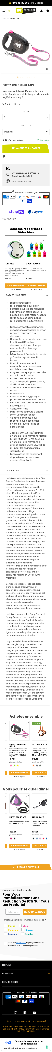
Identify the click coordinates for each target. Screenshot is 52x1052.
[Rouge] (43, 838)
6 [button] (30, 77)
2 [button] (20, 77)
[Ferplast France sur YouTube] (32, 1012)
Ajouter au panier (15, 285)
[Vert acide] (14, 766)
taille (26, 111)
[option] (26, 48)
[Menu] (3, 11)
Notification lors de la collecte (20, 1048)
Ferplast (6, 964)
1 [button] (18, 77)
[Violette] (11, 838)
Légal (9, 1021)
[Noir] (14, 838)
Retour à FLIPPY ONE (28, 867)
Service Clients (10, 982)
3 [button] (23, 77)
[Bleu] (47, 838)
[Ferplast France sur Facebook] (22, 1012)
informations (21, 943)
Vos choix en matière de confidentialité (29, 1042)
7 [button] (32, 77)
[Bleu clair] (37, 838)
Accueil (5, 18)
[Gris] (37, 766)
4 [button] (25, 77)
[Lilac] (40, 838)
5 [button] (27, 77)
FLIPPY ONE (14, 18)
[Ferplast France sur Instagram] (15, 1012)
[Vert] (40, 766)
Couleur (26, 126)
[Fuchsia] (11, 766)
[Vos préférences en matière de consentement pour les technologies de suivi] (47, 1047)
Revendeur (7, 973)
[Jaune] (18, 766)
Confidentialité (22, 1021)
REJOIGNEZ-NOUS (34, 911)
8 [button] (34, 77)
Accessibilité (39, 1021)
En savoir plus (15, 289)
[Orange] (33, 766)
